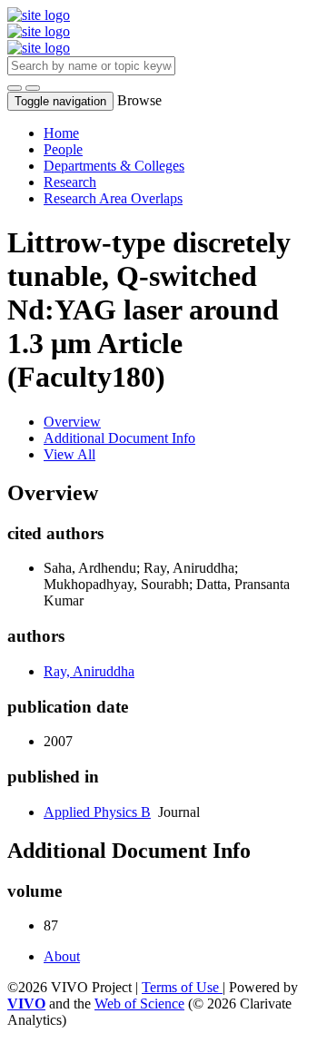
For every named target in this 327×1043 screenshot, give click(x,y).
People (63, 149)
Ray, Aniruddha (89, 671)
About (62, 956)
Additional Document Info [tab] (119, 438)
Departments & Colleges (114, 165)
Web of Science (139, 1003)
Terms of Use (182, 987)
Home (61, 133)
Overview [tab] (72, 421)
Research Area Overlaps (113, 198)
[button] (14, 88)
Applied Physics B (97, 812)
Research (70, 182)
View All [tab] (69, 454)
